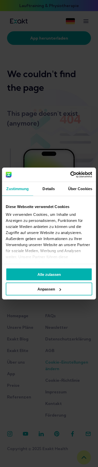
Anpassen (46, 289)
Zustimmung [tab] (17, 188)
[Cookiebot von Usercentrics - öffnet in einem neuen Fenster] (70, 174)
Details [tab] (48, 188)
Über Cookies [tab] (80, 188)
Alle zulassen (49, 274)
